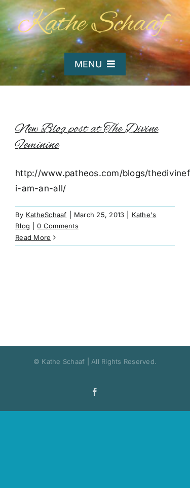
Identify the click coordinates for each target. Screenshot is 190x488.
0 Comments (58, 226)
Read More (33, 237)
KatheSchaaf (46, 215)
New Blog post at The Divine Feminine (87, 136)
